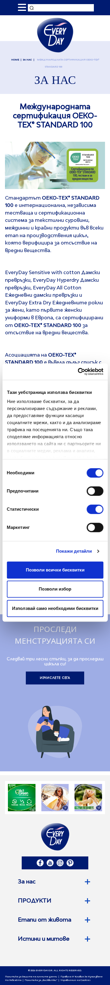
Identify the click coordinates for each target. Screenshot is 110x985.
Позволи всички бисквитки (55, 569)
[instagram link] (60, 862)
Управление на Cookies (75, 980)
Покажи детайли (74, 551)
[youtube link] (50, 862)
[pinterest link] (70, 862)
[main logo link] (55, 35)
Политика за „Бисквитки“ (41, 980)
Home (15, 60)
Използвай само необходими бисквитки (55, 608)
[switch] (95, 491)
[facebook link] (40, 862)
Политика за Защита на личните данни (31, 977)
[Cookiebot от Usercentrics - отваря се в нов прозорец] (78, 371)
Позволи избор (55, 588)
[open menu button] (22, 7)
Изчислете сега (55, 678)
